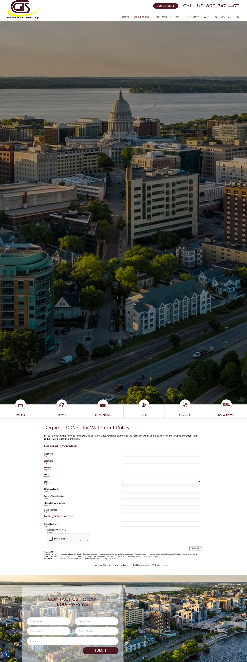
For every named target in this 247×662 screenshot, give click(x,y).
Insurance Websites (102, 565)
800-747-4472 (211, 5)
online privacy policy (68, 558)
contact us (154, 556)
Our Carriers (166, 6)
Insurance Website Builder (154, 565)
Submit (100, 650)
